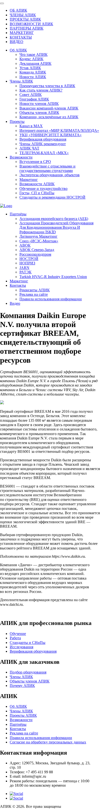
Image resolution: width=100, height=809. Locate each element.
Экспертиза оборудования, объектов (49, 175)
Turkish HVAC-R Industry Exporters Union (53, 277)
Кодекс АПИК (31, 59)
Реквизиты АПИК (34, 290)
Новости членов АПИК (39, 103)
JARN (24, 268)
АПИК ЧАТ (29, 148)
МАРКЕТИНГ (22, 33)
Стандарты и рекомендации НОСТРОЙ (52, 197)
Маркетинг (28, 179)
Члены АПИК (21, 81)
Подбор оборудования (28, 672)
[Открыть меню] (2, 3)
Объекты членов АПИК (39, 112)
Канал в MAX (31, 126)
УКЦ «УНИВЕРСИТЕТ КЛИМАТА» (50, 135)
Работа (15, 638)
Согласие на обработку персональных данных (48, 742)
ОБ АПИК (18, 10)
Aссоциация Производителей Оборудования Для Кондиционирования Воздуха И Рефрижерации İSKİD (56, 227)
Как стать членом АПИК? (40, 90)
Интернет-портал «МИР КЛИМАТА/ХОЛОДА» (59, 130)
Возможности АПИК (37, 184)
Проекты (17, 121)
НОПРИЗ (27, 263)
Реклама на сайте (33, 294)
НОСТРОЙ (28, 259)
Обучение (18, 634)
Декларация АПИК (35, 63)
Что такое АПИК (33, 54)
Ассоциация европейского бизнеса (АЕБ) (53, 219)
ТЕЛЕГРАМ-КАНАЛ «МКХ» (44, 153)
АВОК (25, 245)
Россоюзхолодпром (35, 254)
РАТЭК (25, 272)
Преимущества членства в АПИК (47, 86)
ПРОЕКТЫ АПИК (25, 19)
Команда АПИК (32, 72)
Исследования (21, 647)
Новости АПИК (32, 77)
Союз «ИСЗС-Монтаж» (38, 241)
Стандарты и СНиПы (27, 642)
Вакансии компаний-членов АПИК (48, 108)
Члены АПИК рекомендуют (42, 144)
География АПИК (34, 99)
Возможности (21, 157)
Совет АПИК (30, 95)
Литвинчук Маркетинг (38, 236)
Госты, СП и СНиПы (36, 193)
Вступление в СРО (35, 162)
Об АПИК (18, 50)
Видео (15, 303)
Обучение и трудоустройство (43, 188)
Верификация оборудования (42, 139)
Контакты (18, 285)
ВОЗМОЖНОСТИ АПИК (31, 24)
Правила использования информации (50, 299)
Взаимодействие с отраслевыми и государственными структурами (47, 168)
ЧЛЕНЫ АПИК (23, 15)
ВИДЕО (16, 42)
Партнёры (18, 214)
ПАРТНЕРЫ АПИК (26, 28)
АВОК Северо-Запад (36, 250)
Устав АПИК (30, 68)
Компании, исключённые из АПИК (48, 117)
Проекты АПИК (23, 715)
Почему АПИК (22, 685)
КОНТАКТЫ (21, 37)
